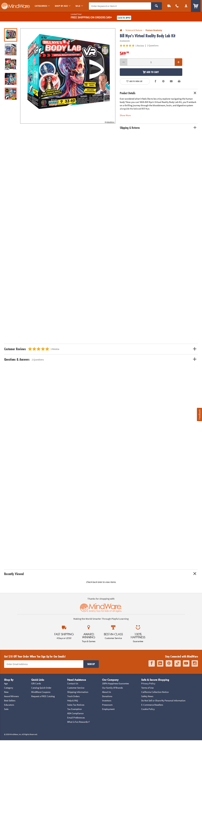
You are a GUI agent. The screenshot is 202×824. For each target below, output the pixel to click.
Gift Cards (36, 683)
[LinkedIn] (160, 663)
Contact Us (72, 683)
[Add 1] (178, 62)
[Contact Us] (177, 6)
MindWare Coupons (40, 691)
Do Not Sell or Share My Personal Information (163, 700)
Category (8, 687)
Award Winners (11, 696)
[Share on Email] (171, 81)
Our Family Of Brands (112, 687)
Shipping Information (77, 691)
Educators (9, 704)
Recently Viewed (14, 573)
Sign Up (91, 664)
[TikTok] (177, 663)
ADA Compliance (75, 713)
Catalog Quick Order (41, 687)
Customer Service (75, 687)
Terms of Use (147, 687)
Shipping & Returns (130, 128)
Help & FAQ (72, 700)
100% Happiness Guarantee (115, 683)
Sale (6, 709)
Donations (107, 696)
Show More (125, 115)
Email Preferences (76, 717)
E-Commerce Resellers (152, 704)
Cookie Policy (148, 709)
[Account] (186, 6)
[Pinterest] (169, 663)
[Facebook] (152, 663)
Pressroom (107, 704)
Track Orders (73, 696)
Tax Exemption (74, 709)
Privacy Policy (148, 683)
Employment (108, 709)
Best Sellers (9, 700)
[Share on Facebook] (155, 81)
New (6, 691)
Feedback (199, 414)
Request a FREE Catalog (43, 696)
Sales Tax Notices (75, 704)
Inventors (106, 700)
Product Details (127, 93)
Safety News (147, 696)
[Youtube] (186, 663)
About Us (106, 691)
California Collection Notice (155, 691)
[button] (67, 75)
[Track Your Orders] (169, 6)
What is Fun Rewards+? (78, 721)
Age (6, 683)
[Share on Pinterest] (163, 81)
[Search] (156, 6)
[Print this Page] (179, 81)
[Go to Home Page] (121, 30)
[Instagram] (195, 663)
